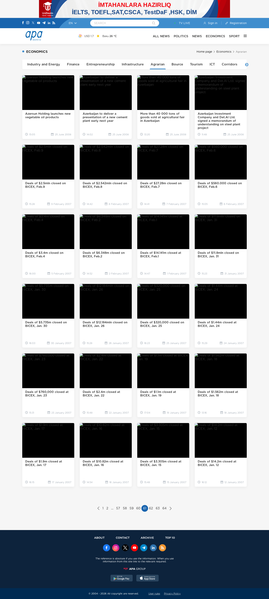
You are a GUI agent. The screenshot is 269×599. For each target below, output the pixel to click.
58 (125, 508)
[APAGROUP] (134, 569)
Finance (73, 64)
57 (118, 508)
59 (132, 508)
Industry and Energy (43, 64)
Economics (223, 51)
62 (151, 508)
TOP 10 (170, 537)
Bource (177, 64)
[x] (125, 548)
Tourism (196, 64)
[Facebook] (23, 23)
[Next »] (170, 508)
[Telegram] (43, 23)
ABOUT (99, 537)
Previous (22, 65)
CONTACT (123, 537)
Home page (204, 51)
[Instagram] (27, 23)
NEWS (197, 36)
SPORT (234, 36)
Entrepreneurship (100, 64)
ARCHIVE (147, 537)
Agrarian (158, 64)
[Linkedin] (49, 23)
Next (247, 65)
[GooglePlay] (121, 578)
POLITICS (181, 36)
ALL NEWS (161, 36)
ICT (212, 64)
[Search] (153, 23)
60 (138, 508)
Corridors (229, 64)
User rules (154, 593)
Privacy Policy (172, 593)
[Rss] (53, 23)
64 (164, 508)
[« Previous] (98, 508)
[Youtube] (38, 23)
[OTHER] (243, 36)
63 (158, 508)
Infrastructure (133, 64)
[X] (33, 23)
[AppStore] (147, 578)
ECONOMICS (215, 36)
